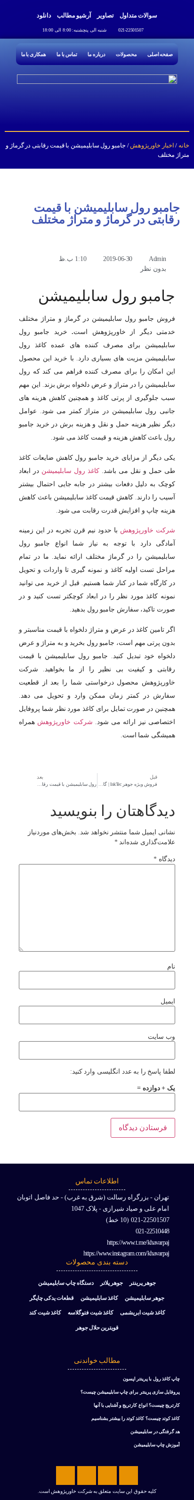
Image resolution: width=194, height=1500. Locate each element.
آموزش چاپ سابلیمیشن (157, 1444)
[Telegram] (86, 1475)
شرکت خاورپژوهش (147, 530)
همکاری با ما (34, 54)
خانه (183, 145)
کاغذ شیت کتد (45, 1312)
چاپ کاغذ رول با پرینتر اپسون (151, 1378)
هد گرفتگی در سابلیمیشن (155, 1431)
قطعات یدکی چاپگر (52, 1298)
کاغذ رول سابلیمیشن (70, 470)
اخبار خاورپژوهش (152, 145)
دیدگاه (164, 859)
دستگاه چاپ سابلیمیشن (66, 1283)
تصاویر (105, 15)
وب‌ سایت (161, 1037)
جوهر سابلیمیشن (144, 1298)
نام (171, 966)
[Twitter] (107, 1475)
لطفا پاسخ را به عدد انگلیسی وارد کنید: (122, 1071)
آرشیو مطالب (74, 15)
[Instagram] (65, 1475)
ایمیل (168, 1001)
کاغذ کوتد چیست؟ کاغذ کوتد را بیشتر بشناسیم (135, 1418)
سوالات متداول (138, 15)
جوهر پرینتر (142, 1283)
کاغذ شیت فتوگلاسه (90, 1312)
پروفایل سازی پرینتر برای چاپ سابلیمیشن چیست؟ (130, 1391)
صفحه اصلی (160, 54)
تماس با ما (67, 54)
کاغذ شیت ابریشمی (142, 1312)
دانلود (44, 15)
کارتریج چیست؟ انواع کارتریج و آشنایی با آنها (137, 1405)
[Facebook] (128, 1475)
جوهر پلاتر (111, 1283)
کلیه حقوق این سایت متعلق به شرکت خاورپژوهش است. (97, 1491)
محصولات (126, 54)
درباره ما (96, 54)
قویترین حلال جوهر (97, 1327)
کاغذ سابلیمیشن (99, 1298)
